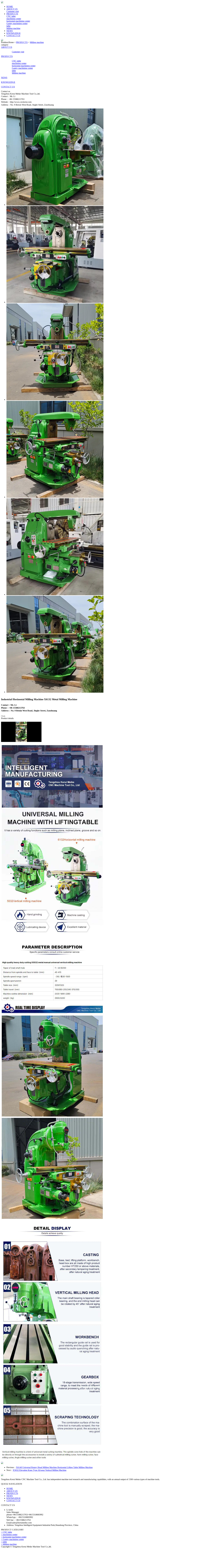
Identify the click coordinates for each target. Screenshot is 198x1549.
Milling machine (13, 28)
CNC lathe (11, 16)
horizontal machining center (18, 21)
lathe (8, 26)
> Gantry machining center (12, 1539)
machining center (13, 18)
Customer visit (12, 11)
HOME (9, 6)
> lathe (4, 1542)
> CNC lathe (6, 1532)
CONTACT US (13, 35)
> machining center (9, 1534)
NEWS (9, 31)
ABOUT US (12, 9)
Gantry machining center (16, 23)
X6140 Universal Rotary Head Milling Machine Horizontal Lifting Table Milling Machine (54, 1467)
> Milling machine (9, 1544)
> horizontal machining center (13, 1537)
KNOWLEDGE (13, 33)
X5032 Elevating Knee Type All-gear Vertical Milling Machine (39, 1470)
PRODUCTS (12, 14)
